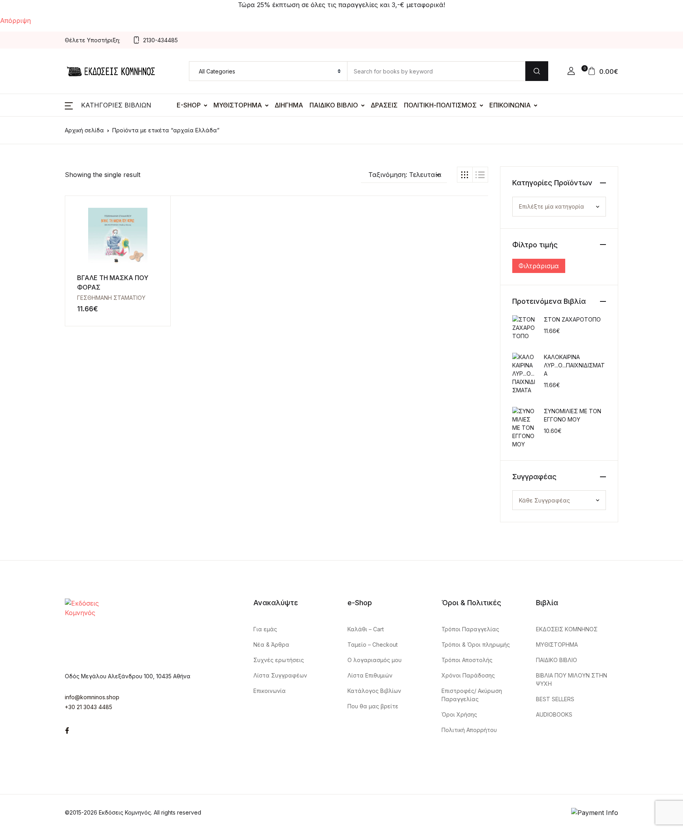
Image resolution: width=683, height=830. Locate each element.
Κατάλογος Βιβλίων (374, 690)
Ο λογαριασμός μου (374, 660)
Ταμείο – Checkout (372, 644)
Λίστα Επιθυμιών (369, 675)
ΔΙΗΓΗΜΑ (289, 105)
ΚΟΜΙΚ (22, 171)
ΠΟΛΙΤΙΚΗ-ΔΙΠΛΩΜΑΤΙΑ (50, 233)
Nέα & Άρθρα (271, 644)
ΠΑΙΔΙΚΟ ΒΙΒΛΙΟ (333, 105)
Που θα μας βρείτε (372, 706)
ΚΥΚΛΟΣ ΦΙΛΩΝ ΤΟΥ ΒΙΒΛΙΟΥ (58, 356)
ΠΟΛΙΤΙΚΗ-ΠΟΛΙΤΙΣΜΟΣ (440, 105)
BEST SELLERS (35, 192)
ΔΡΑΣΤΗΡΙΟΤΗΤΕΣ (42, 376)
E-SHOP (189, 105)
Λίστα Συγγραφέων (280, 675)
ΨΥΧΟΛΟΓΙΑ (31, 315)
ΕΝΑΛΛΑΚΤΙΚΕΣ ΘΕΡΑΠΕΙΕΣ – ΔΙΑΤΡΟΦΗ (77, 150)
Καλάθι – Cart (365, 629)
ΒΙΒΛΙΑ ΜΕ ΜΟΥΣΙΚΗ (45, 109)
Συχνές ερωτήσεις (278, 660)
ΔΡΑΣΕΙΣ (384, 105)
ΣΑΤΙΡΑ (24, 294)
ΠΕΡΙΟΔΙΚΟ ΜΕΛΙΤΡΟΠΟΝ (52, 335)
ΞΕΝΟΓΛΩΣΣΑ (34, 89)
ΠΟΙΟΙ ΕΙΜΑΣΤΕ (37, 397)
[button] (403, 174)
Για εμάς (265, 629)
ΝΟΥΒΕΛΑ (27, 212)
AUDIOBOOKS (34, 418)
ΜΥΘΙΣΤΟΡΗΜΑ (237, 105)
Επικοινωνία (269, 690)
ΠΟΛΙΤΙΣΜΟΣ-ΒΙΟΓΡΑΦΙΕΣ (53, 253)
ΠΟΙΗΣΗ (25, 274)
